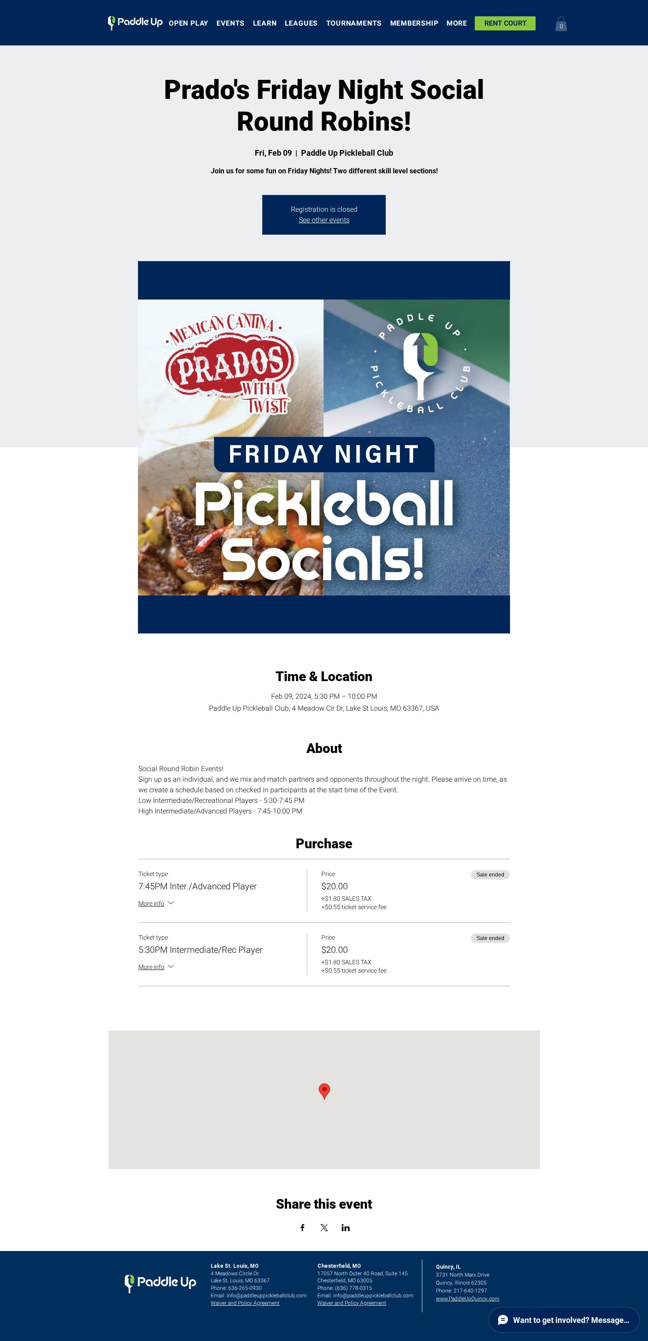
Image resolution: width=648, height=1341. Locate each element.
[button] (561, 23)
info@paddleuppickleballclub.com (267, 1296)
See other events (324, 220)
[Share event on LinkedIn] (346, 1227)
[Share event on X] (324, 1227)
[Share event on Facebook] (302, 1227)
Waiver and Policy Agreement (245, 1303)
